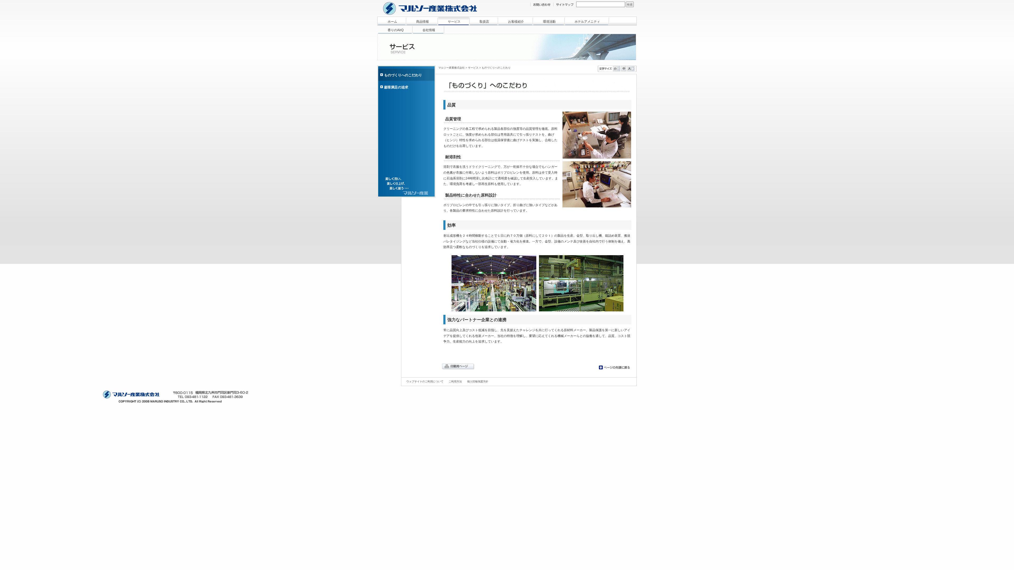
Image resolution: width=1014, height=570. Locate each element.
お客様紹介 (516, 21)
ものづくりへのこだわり (496, 67)
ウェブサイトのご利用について (424, 381)
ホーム (392, 21)
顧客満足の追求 (396, 87)
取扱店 (484, 21)
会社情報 (428, 30)
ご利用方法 (455, 381)
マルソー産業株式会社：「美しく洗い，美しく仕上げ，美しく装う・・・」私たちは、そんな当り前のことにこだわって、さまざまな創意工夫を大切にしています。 (430, 8)
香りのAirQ (395, 30)
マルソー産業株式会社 (451, 67)
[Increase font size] (631, 70)
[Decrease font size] (616, 70)
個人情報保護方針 (477, 381)
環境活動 (549, 21)
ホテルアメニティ (587, 21)
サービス (454, 21)
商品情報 (422, 21)
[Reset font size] (623, 70)
